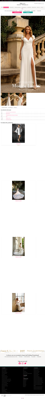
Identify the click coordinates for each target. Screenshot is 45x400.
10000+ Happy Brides (27, 10)
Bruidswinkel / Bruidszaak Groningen (38, 381)
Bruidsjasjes (24, 383)
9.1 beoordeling (33, 10)
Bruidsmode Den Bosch (36, 371)
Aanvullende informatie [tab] (4, 107)
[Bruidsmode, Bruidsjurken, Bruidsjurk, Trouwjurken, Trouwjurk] (2, 7)
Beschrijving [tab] (15, 107)
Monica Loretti (8, 113)
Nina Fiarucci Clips (25, 372)
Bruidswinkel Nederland (37, 376)
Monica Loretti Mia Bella (28, 14)
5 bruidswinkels (39, 10)
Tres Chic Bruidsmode (4, 382)
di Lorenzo (24, 376)
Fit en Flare (7, 119)
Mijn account (37, 0)
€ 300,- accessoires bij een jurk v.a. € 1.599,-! (11, 10)
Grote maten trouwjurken (5, 385)
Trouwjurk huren (4, 390)
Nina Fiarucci (24, 371)
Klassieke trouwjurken (4, 389)
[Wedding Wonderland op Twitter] (25, 362)
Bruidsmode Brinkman (4, 384)
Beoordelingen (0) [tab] (10, 107)
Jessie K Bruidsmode (4, 373)
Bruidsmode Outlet (36, 375)
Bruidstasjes (24, 385)
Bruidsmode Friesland (36, 372)
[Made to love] (21, 351)
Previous (0, 351)
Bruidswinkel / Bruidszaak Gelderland (38, 380)
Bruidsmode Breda (36, 373)
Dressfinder (28, 12)
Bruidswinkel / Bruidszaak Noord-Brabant (38, 385)
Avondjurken (3, 374)
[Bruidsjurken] (12, 351)
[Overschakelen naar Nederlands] (21, 398)
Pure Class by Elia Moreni (5, 383)
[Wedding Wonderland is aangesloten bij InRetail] (2, 396)
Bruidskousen (24, 384)
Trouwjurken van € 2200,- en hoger (6, 381)
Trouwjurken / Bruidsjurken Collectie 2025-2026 (19, 14)
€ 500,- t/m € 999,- (4, 371)
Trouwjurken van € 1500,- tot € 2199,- (6, 380)
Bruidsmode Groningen (36, 374)
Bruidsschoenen (25, 379)
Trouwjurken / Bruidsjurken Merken (6, 392)
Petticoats (24, 386)
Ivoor (6, 116)
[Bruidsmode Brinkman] (30, 351)
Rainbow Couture (25, 374)
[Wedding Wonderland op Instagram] (22, 362)
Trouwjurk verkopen (4, 391)
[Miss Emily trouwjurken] (39, 351)
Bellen (3, 0)
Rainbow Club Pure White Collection (27, 373)
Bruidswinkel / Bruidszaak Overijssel (38, 386)
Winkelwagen (42, 0)
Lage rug (10, 119)
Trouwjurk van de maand (5, 376)
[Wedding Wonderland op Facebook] (20, 362)
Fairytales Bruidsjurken (4, 372)
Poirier (24, 377)
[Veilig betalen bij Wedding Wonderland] (8, 396)
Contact (6, 0)
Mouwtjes (7, 118)
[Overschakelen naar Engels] (23, 398)
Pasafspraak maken (10, 0)
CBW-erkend (20, 10)
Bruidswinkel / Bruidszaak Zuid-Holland (38, 382)
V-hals (9, 118)
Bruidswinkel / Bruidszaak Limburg (38, 383)
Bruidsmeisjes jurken (4, 375)
